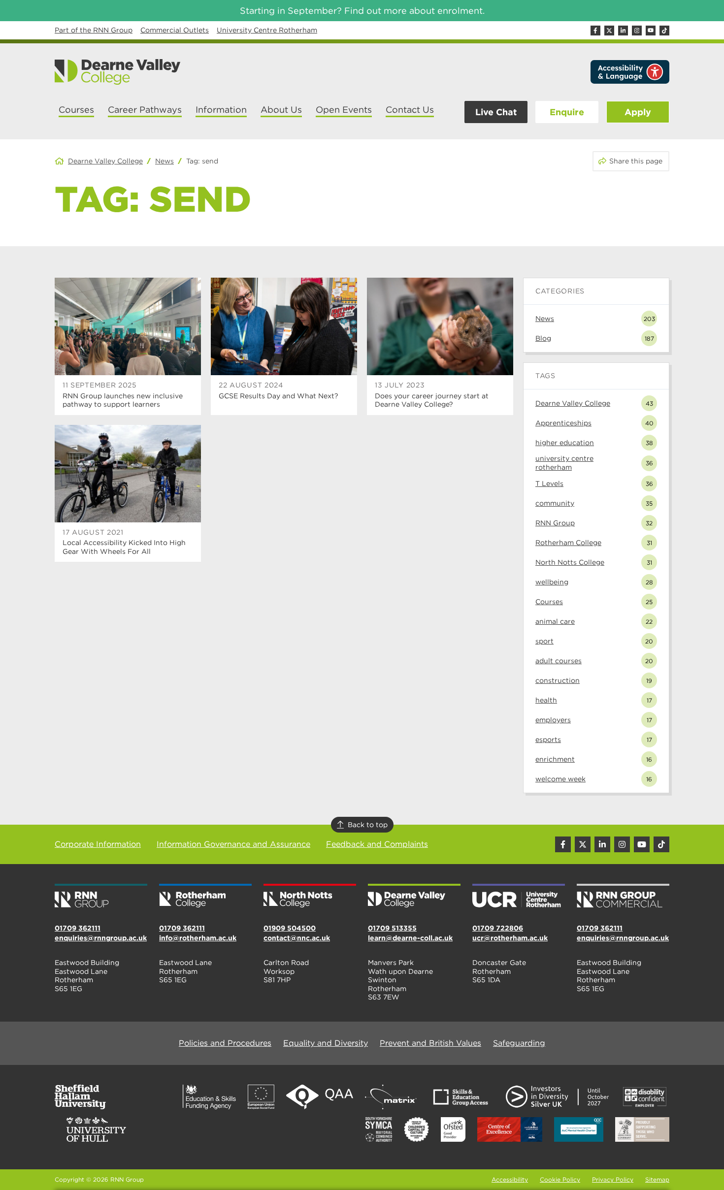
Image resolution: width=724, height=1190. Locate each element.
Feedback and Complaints (377, 844)
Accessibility (510, 1179)
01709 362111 (77, 928)
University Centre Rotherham (267, 30)
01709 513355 (392, 928)
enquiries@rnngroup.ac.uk (101, 938)
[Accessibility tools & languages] (630, 72)
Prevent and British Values (430, 1043)
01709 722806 (497, 928)
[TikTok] (664, 30)
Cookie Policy (560, 1179)
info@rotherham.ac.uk (197, 938)
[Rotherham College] (205, 896)
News (164, 161)
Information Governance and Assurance (233, 844)
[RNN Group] (101, 896)
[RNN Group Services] (623, 896)
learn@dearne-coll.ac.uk (410, 938)
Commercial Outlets (174, 30)
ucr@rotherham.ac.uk (510, 938)
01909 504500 (289, 928)
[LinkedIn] (623, 30)
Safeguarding (519, 1043)
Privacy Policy (612, 1179)
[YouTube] (651, 30)
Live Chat (496, 112)
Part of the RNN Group (93, 30)
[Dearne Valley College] (118, 72)
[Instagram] (637, 30)
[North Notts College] (309, 896)
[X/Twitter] (609, 30)
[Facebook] (595, 30)
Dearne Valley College (105, 161)
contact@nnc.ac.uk (296, 938)
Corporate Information (98, 844)
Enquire (567, 112)
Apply (638, 112)
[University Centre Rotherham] (518, 896)
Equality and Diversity (325, 1043)
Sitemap (657, 1179)
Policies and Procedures (225, 1043)
